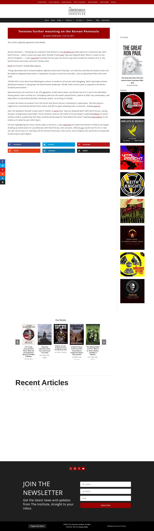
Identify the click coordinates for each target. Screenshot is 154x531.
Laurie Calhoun (54, 2)
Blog (97, 20)
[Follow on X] (70, 468)
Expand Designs (120, 526)
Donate (89, 20)
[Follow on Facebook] (79, 468)
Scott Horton (42, 2)
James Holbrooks (53, 36)
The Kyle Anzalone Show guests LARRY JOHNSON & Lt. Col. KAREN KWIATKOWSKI (77, 439)
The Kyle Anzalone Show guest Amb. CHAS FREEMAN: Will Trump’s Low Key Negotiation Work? (77, 421)
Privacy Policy (83, 527)
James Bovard (66, 2)
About (47, 20)
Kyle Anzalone (93, 2)
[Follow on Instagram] (75, 468)
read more (77, 411)
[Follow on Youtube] (83, 468)
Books (59, 20)
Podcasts (69, 20)
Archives (79, 20)
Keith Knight (104, 2)
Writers (113, 2)
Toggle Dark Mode (37, 526)
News (53, 20)
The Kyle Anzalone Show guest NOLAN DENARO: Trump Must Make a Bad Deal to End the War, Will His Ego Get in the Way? (77, 402)
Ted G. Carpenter (80, 2)
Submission (105, 20)
